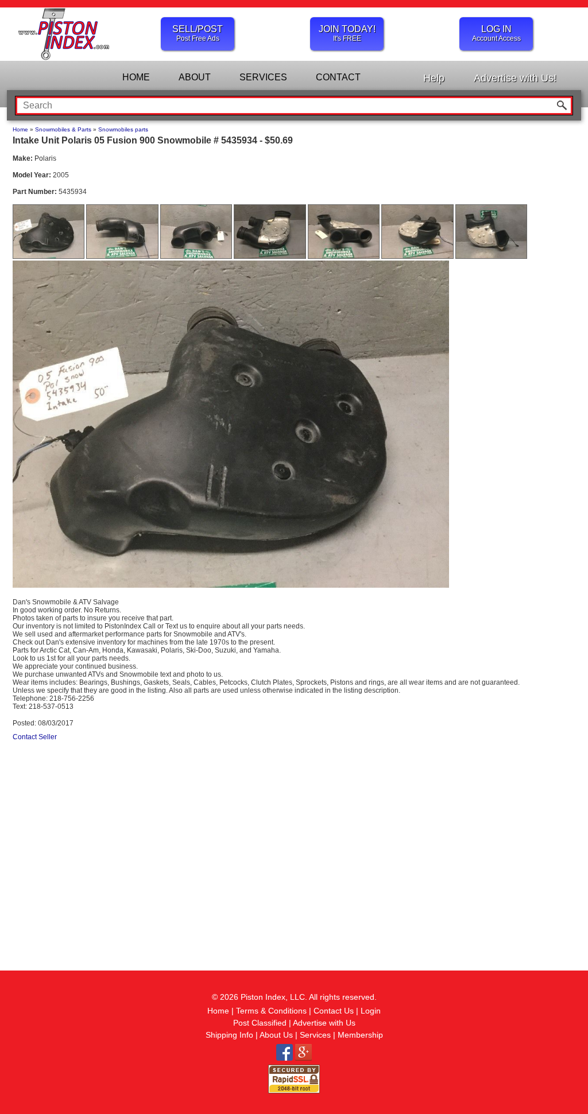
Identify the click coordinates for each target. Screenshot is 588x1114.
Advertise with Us (324, 1022)
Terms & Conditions (271, 1010)
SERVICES (263, 77)
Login (371, 1010)
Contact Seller (35, 737)
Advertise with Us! (515, 78)
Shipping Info (229, 1034)
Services (315, 1034)
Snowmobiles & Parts (63, 129)
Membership (360, 1034)
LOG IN (496, 33)
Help (433, 78)
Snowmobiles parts (123, 129)
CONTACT (338, 77)
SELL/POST (197, 33)
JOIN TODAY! (347, 33)
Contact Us (334, 1010)
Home (20, 129)
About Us (276, 1034)
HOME (136, 77)
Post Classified (260, 1022)
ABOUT (195, 77)
